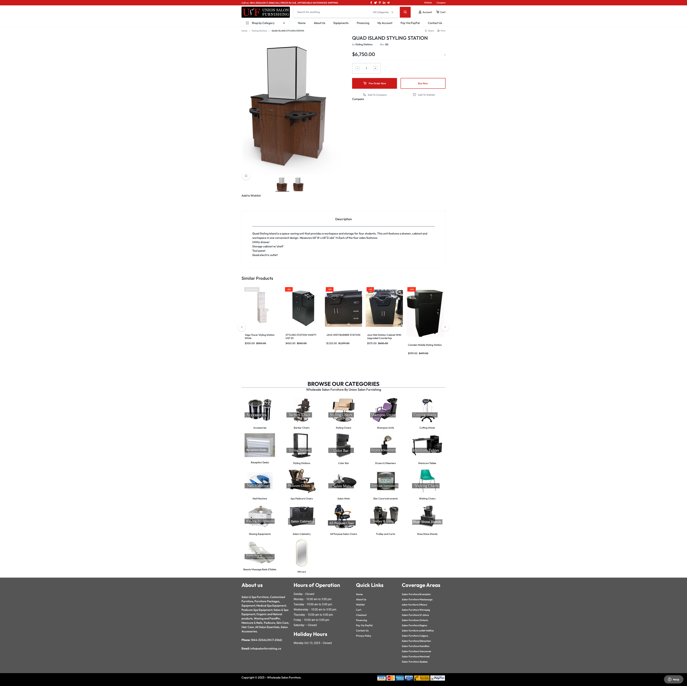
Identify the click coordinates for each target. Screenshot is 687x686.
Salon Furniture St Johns (415, 615)
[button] (375, 95)
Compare (441, 2)
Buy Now (423, 83)
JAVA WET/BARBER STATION (343, 334)
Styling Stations (259, 30)
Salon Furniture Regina (414, 625)
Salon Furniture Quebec (415, 661)
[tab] (343, 218)
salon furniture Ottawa (414, 604)
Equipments (341, 23)
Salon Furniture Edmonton (416, 641)
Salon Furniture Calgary (415, 635)
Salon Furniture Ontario (415, 620)
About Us (319, 23)
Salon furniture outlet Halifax (418, 630)
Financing (363, 23)
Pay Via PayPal (410, 23)
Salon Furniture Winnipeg (416, 609)
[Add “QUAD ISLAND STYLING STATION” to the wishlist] (424, 95)
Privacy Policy (363, 635)
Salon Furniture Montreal (416, 656)
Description (343, 219)
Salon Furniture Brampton (416, 594)
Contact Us (435, 23)
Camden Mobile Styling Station (425, 344)
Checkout (361, 615)
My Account (384, 23)
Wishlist (428, 2)
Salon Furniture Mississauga (417, 599)
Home (302, 23)
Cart (358, 609)
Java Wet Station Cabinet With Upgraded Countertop (384, 336)
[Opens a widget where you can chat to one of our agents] (673, 679)
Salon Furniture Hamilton (416, 646)
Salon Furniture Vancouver (416, 651)
